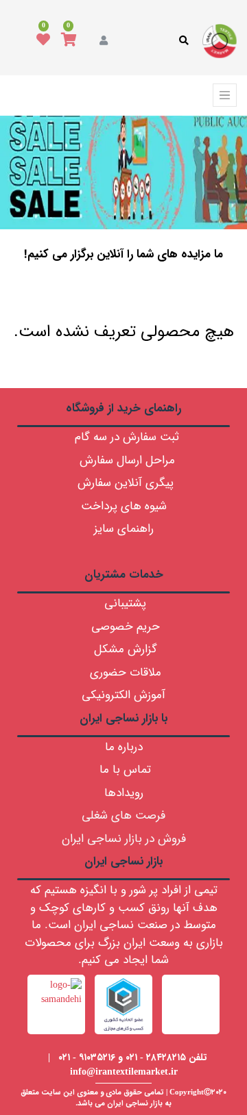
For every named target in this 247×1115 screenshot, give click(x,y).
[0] (69, 41)
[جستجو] (124, 291)
